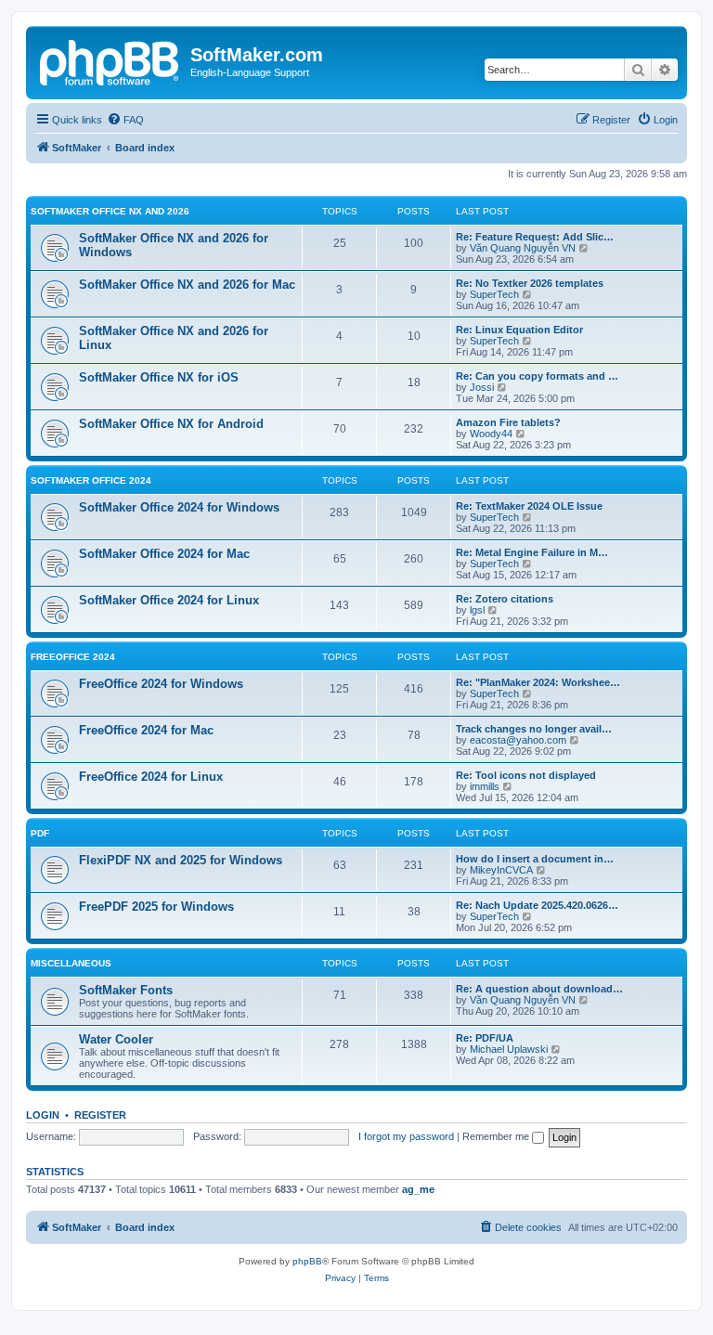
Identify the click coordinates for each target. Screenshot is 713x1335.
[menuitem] (125, 120)
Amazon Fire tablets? (508, 422)
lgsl (477, 610)
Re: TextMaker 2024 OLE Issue (529, 506)
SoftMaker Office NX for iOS (159, 377)
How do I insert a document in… (535, 858)
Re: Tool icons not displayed (526, 775)
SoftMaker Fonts (126, 990)
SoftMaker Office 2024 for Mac (164, 554)
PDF (40, 833)
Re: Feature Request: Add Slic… (535, 236)
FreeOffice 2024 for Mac (146, 730)
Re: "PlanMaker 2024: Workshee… (538, 682)
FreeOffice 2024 (73, 657)
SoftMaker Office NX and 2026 (110, 211)
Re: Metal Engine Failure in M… (532, 552)
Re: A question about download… (539, 988)
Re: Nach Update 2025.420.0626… (537, 905)
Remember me (497, 1136)
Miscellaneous (71, 963)
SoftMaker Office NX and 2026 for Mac (187, 285)
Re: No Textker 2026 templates (529, 283)
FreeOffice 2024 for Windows (161, 684)
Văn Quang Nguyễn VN (523, 247)
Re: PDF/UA (484, 1037)
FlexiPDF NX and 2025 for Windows (180, 860)
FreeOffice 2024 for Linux (151, 777)
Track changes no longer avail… (534, 728)
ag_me (418, 1189)
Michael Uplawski (509, 1049)
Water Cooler (116, 1039)
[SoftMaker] (110, 60)
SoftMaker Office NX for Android (171, 424)
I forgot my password (406, 1136)
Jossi (482, 387)
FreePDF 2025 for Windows (156, 907)
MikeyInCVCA (501, 869)
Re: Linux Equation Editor (519, 329)
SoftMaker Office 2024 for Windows (179, 507)
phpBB (307, 1261)
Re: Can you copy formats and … (537, 376)
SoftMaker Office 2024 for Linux (169, 600)
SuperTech (494, 294)
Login (42, 1115)
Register (100, 1115)
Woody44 (491, 433)
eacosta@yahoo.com (518, 739)
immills (484, 786)
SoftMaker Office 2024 (91, 480)
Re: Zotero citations (504, 598)
